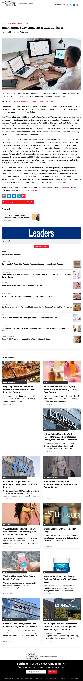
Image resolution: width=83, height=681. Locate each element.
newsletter (65, 187)
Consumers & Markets (8, 336)
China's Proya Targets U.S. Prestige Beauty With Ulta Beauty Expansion (29, 318)
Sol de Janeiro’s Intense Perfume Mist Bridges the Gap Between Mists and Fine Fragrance (37, 307)
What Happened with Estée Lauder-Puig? (60, 530)
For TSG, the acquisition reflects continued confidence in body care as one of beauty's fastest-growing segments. (61, 398)
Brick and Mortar (6, 293)
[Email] (4, 196)
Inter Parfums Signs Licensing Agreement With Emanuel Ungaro (16, 216)
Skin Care (4, 315)
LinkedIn (33, 190)
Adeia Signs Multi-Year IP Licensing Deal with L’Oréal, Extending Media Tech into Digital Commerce (60, 627)
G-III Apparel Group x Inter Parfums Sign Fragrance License (31, 101)
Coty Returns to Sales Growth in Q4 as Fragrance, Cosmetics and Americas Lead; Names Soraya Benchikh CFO (36, 276)
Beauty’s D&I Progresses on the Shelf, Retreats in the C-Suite (26, 339)
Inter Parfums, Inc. (9, 93)
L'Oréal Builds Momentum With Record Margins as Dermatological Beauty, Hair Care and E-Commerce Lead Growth (60, 437)
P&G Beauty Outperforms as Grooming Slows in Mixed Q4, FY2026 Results (20, 484)
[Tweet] (19, 196)
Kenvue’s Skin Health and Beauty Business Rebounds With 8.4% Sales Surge (61, 579)
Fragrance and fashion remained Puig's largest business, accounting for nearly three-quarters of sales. (19, 398)
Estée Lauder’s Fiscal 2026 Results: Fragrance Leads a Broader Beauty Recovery (33, 264)
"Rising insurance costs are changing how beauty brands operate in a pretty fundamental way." (20, 585)
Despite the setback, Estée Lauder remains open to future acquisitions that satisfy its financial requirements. (61, 537)
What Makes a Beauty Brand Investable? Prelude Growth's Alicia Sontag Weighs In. (60, 484)
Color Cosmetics (6, 261)
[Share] (9, 196)
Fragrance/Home (7, 272)
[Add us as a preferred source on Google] (23, 196)
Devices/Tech (48, 619)
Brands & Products (15, 23)
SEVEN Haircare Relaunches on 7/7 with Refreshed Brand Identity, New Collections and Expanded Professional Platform (19, 532)
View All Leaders (41, 246)
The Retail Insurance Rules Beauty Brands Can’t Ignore (19, 577)
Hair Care (4, 325)
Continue (52, 672)
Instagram (22, 190)
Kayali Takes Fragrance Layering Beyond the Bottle (22, 285)
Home (4, 23)
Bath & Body (5, 283)
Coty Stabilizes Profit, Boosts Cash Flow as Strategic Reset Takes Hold (20, 625)
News (26, 23)
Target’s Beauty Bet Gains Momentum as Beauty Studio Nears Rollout (29, 296)
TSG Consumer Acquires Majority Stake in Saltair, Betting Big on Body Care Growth (60, 389)
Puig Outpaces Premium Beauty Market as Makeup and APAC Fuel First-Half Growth (19, 389)
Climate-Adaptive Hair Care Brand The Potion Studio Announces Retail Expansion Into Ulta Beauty (37, 329)
